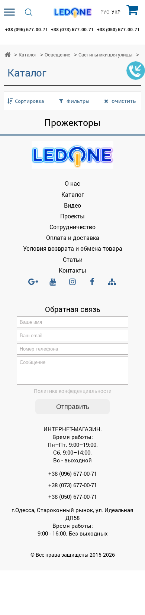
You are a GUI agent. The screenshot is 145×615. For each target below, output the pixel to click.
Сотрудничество (72, 227)
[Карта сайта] (112, 282)
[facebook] (92, 285)
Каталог (27, 55)
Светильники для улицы (105, 55)
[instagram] (72, 285)
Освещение (57, 55)
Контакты (72, 270)
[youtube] (53, 285)
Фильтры (78, 101)
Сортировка (29, 101)
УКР (116, 12)
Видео (72, 205)
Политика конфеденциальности (73, 390)
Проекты (72, 216)
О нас (72, 183)
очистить (124, 100)
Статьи (73, 259)
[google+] (33, 285)
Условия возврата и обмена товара (72, 248)
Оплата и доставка (72, 237)
